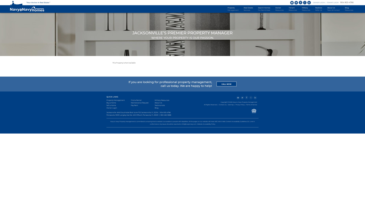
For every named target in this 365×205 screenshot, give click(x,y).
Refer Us (318, 9)
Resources (279, 9)
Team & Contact (333, 9)
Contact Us (222, 105)
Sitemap (231, 105)
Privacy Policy (239, 105)
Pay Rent (134, 105)
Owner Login (319, 3)
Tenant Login (332, 3)
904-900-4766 (347, 2)
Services (248, 9)
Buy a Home (111, 103)
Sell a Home (111, 105)
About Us (158, 103)
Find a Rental (136, 100)
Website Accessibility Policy (206, 124)
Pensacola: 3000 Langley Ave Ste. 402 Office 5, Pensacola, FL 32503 (132, 115)
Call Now (226, 84)
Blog (156, 108)
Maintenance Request (140, 103)
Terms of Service (251, 105)
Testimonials (160, 105)
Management (233, 9)
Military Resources (162, 100)
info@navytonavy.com (189, 124)
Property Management (115, 100)
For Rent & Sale (264, 9)
